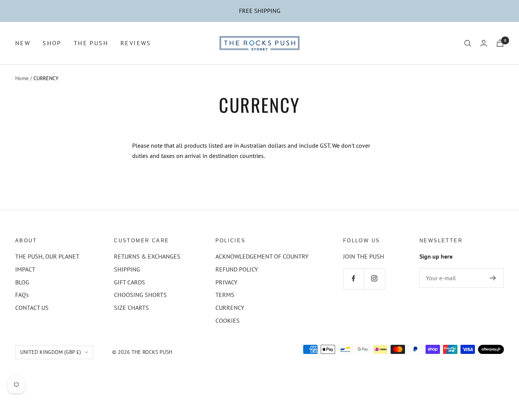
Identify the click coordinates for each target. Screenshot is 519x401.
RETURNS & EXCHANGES (147, 256)
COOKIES (227, 320)
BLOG (22, 282)
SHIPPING (127, 269)
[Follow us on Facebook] (353, 278)
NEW (22, 43)
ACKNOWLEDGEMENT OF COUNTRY (262, 256)
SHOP (52, 43)
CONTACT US (32, 307)
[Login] (483, 43)
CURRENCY (229, 307)
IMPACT (25, 269)
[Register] (493, 278)
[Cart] (500, 43)
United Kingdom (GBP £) (50, 352)
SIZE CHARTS (131, 307)
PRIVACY (226, 282)
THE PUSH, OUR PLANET (47, 256)
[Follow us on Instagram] (374, 278)
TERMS (224, 294)
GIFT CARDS (129, 282)
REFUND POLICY (236, 269)
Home (21, 78)
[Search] (467, 43)
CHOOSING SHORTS (140, 294)
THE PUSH (91, 43)
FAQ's (22, 294)
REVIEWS (135, 43)
